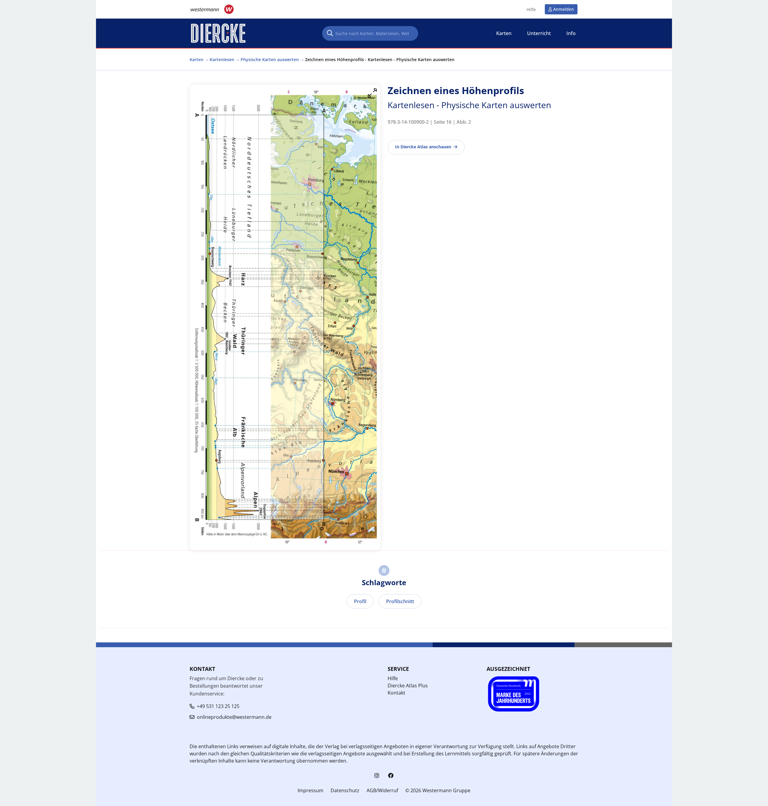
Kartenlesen (222, 59)
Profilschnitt (400, 601)
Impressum (310, 790)
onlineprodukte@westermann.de (234, 717)
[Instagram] (376, 776)
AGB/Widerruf (382, 790)
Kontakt (396, 692)
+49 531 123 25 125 (218, 706)
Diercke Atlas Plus (408, 685)
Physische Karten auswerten (270, 59)
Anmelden (563, 9)
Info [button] (571, 33)
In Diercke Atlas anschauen (423, 147)
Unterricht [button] (539, 33)
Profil (360, 601)
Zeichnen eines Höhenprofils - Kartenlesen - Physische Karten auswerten (379, 59)
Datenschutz (345, 790)
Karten (196, 59)
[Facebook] (391, 776)
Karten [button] (504, 33)
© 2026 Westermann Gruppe (437, 790)
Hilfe (531, 9)
